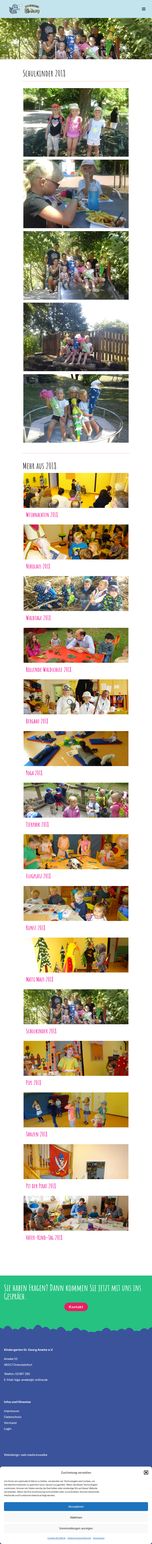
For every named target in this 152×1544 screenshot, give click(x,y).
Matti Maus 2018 (76, 952)
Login (7, 1428)
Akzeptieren (76, 1506)
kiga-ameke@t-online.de (31, 1379)
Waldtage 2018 (76, 590)
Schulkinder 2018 (76, 1003)
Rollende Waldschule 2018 (76, 642)
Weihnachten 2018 (76, 487)
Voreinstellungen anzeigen (76, 1528)
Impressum (98, 1537)
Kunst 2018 (76, 900)
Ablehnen (76, 1517)
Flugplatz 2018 (76, 848)
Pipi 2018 (76, 1055)
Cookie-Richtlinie (57, 1537)
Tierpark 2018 (76, 797)
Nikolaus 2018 (76, 539)
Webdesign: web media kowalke (25, 1454)
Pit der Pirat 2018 (76, 1158)
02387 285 (22, 1373)
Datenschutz (12, 1417)
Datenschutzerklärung (79, 1537)
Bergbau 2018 (76, 693)
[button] (146, 1472)
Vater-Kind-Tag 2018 (76, 1210)
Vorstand (10, 1422)
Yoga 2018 (76, 745)
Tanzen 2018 (76, 1107)
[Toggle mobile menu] (144, 9)
